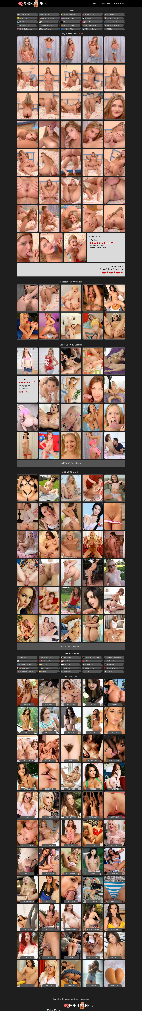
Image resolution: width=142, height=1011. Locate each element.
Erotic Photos (67, 664)
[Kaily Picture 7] (49, 77)
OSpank (43, 671)
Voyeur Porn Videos (69, 15)
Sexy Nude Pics (24, 15)
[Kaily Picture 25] (114, 162)
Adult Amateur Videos (26, 671)
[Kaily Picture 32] (49, 218)
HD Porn (87, 661)
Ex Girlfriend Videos (47, 18)
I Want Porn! (67, 671)
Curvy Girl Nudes (46, 657)
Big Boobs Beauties (25, 29)
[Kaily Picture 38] (75, 247)
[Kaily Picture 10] (114, 77)
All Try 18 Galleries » (71, 463)
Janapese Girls (89, 15)
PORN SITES (105, 4)
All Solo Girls (89, 664)
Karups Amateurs (46, 29)
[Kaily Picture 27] (49, 190)
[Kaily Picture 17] (49, 134)
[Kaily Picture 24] (92, 162)
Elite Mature (67, 657)
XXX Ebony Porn (112, 29)
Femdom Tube (24, 668)
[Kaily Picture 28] (71, 190)
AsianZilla (44, 664)
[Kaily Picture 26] (27, 190)
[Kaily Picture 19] (92, 134)
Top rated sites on (111, 268)
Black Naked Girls (90, 25)
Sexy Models (45, 22)
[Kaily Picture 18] (71, 134)
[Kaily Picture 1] (27, 49)
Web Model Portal (68, 18)
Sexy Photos (67, 661)
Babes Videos (89, 22)
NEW (95, 4)
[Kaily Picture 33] (71, 218)
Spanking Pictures (112, 668)
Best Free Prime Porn (92, 657)
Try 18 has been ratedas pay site (97, 241)
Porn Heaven (45, 15)
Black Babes (23, 22)
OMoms (65, 22)
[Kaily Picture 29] (92, 190)
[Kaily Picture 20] (114, 134)
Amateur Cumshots (113, 22)
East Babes (110, 664)
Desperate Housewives (114, 657)
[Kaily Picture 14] (92, 106)
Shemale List (111, 671)
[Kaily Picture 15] (114, 106)
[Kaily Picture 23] (71, 162)
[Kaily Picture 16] (27, 134)
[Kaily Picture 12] (49, 106)
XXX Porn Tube (68, 29)
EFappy (87, 671)
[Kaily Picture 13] (71, 106)
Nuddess (88, 18)
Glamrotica (22, 661)
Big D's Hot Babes (69, 25)
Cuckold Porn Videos (26, 664)
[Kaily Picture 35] (114, 218)
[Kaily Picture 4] (92, 49)
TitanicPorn (22, 657)
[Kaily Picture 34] (92, 218)
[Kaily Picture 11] (27, 106)
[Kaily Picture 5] (114, 49)
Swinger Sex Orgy (47, 25)
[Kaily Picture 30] (114, 190)
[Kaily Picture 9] (92, 77)
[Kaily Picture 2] (49, 49)
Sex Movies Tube (46, 661)
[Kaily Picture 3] (71, 49)
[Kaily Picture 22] (49, 162)
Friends (71, 11)
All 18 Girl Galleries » (71, 646)
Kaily (70, 34)
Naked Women (111, 15)
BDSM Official (89, 668)
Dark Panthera (45, 668)
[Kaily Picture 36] (28, 247)
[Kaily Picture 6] (27, 77)
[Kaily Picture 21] (27, 162)
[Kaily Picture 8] (71, 77)
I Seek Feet (66, 668)
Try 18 (80, 34)
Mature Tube (23, 18)
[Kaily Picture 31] (27, 218)
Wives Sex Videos (112, 18)
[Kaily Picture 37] (51, 247)
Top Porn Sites (111, 661)
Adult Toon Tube (24, 25)
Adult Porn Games (91, 29)
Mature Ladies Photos (114, 25)
